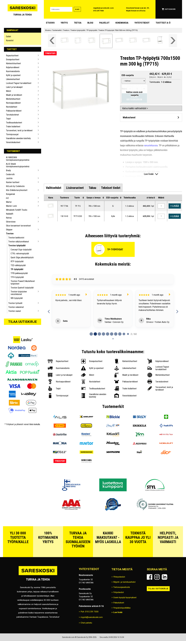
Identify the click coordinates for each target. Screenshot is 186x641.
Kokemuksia (121, 22)
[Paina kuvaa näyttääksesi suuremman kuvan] (50, 205)
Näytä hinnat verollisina (135, 11)
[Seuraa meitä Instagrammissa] (157, 592)
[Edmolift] (113, 441)
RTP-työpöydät (17, 261)
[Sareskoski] (86, 467)
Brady (8, 170)
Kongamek (10, 194)
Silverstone (11, 221)
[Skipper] (139, 467)
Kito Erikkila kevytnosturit (16, 190)
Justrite (9, 178)
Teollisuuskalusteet (14, 122)
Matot (8, 91)
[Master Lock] (113, 458)
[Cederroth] (166, 432)
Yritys (64, 22)
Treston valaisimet (16, 307)
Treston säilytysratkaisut (18, 241)
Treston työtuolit (15, 303)
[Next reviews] (177, 319)
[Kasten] (86, 450)
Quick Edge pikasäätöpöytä (22, 257)
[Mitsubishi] (139, 458)
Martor (9, 202)
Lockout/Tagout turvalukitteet (18, 83)
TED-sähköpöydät (18, 265)
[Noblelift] (166, 458)
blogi (90, 22)
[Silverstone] (113, 467)
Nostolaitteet (11, 107)
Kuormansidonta (13, 71)
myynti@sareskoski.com (103, 8)
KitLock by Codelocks (15, 186)
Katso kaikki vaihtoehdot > (135, 108)
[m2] (166, 450)
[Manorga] (60, 458)
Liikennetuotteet (13, 79)
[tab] (53, 188)
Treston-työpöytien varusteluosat (19, 292)
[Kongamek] (139, 450)
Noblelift (9, 214)
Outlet (8, 36)
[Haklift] (166, 441)
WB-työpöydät (17, 298)
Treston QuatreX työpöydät (22, 287)
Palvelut (104, 22)
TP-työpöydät (17, 269)
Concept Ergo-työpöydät (21, 249)
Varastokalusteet (13, 142)
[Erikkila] (139, 441)
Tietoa (77, 22)
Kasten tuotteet (12, 182)
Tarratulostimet (12, 114)
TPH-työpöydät (17, 277)
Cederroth (10, 174)
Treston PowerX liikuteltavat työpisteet (23, 282)
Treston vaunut (14, 311)
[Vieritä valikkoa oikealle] (173, 40)
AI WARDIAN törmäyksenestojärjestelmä (17, 158)
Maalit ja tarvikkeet (14, 95)
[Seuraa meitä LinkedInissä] (164, 592)
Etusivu (50, 22)
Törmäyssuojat (12, 134)
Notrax (9, 217)
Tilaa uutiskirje (22, 322)
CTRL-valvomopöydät (20, 253)
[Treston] (60, 476)
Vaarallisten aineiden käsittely (18, 138)
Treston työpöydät (17, 245)
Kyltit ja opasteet (13, 75)
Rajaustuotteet (12, 55)
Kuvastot (9, 40)
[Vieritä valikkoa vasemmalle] (52, 40)
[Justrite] (60, 450)
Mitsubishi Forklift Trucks (16, 210)
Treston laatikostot (16, 237)
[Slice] (166, 467)
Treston (9, 233)
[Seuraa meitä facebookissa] (149, 592)
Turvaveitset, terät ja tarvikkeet (19, 130)
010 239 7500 (98, 11)
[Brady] (139, 432)
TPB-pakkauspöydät (19, 273)
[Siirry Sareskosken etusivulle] (22, 9)
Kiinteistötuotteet (13, 63)
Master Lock (11, 206)
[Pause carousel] (113, 354)
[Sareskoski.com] (37, 590)
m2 (7, 198)
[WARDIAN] (86, 476)
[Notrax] (60, 467)
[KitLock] (113, 450)
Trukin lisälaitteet (13, 126)
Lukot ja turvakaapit (14, 87)
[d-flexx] (86, 441)
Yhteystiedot (142, 22)
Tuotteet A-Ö (163, 22)
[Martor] (86, 458)
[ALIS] (60, 432)
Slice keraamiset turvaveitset (18, 225)
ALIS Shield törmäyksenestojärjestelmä (17, 165)
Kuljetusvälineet (12, 67)
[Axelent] (86, 432)
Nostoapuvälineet (13, 103)
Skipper (9, 229)
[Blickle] (113, 432)
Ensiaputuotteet (12, 59)
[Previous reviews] (49, 319)
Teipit (8, 118)
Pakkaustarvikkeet (14, 110)
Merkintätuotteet (13, 99)
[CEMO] (60, 441)
